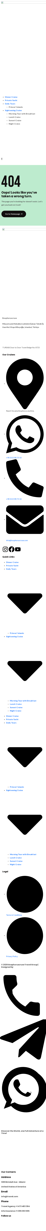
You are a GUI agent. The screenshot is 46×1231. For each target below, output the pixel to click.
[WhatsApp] (23, 1089)
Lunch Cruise (14, 117)
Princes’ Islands (16, 107)
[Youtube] (18, 549)
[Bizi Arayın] (23, 996)
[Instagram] (5, 549)
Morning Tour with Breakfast (22, 114)
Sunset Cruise (15, 120)
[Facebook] (12, 549)
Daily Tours (10, 103)
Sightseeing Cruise (13, 110)
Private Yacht (11, 100)
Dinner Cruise (11, 97)
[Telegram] (23, 1042)
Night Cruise (14, 124)
